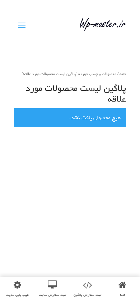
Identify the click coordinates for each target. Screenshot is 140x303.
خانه (123, 74)
